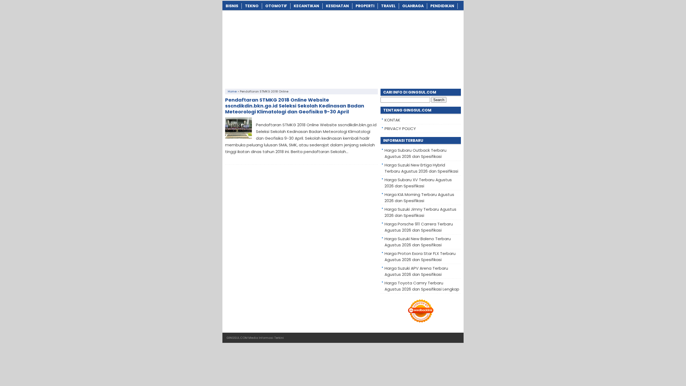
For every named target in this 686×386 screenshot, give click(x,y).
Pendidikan (442, 6)
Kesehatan (337, 6)
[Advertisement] (343, 48)
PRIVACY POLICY (400, 128)
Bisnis (232, 6)
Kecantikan (306, 6)
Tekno (252, 6)
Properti (365, 6)
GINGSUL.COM (237, 338)
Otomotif (276, 6)
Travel (388, 6)
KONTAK (392, 120)
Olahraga (413, 6)
